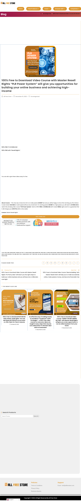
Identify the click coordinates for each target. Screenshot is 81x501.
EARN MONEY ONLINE (14, 252)
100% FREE (7, 252)
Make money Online (55, 252)
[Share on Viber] (58, 263)
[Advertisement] (40, 32)
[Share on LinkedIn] (55, 263)
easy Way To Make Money (25, 252)
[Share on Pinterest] (51, 263)
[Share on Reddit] (66, 263)
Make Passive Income (65, 252)
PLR (38, 254)
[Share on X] (43, 263)
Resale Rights (72, 254)
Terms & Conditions (36, 485)
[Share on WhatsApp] (77, 263)
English (11, 499)
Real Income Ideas (44, 254)
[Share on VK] (62, 263)
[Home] (41, 13)
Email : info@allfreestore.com (66, 485)
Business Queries (36, 491)
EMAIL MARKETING (36, 252)
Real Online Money (53, 254)
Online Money (25, 254)
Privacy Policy (35, 488)
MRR (15, 254)
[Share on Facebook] (47, 263)
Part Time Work (33, 254)
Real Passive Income (63, 254)
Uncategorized (35, 96)
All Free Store (7, 96)
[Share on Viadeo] (74, 263)
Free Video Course (45, 252)
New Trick (19, 254)
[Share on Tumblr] (70, 263)
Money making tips (9, 254)
